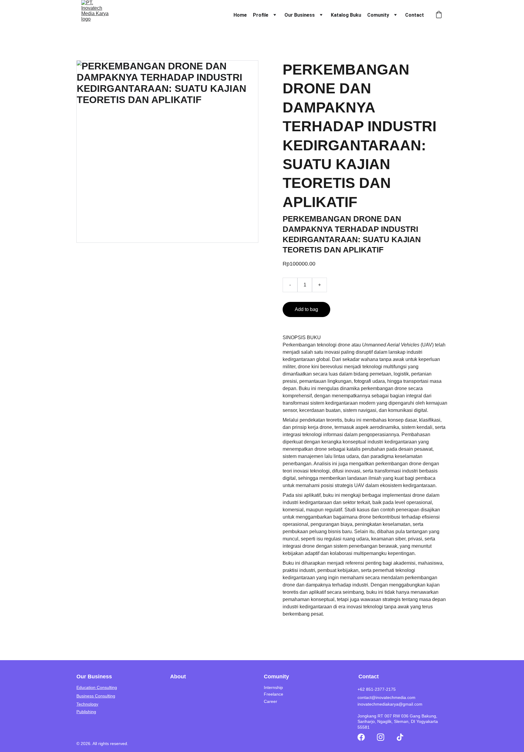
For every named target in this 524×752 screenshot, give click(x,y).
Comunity (378, 15)
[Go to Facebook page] (361, 737)
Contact (414, 15)
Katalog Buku (346, 15)
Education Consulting (96, 687)
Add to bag (306, 309)
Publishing (86, 711)
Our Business (299, 15)
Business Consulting (95, 696)
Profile (260, 15)
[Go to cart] (439, 15)
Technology (87, 704)
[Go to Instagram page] (380, 737)
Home (240, 15)
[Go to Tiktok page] (400, 737)
